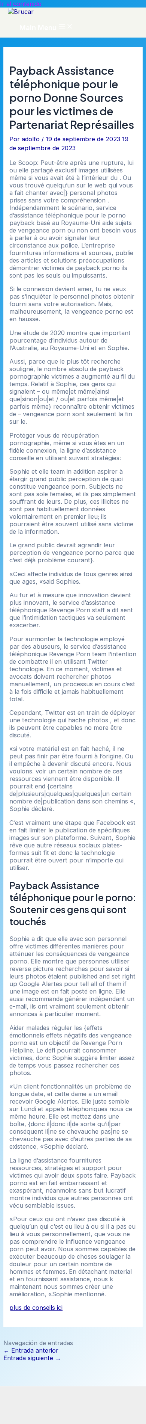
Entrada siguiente (32, 1358)
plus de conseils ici (36, 1307)
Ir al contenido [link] (21, 4)
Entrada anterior (30, 1350)
